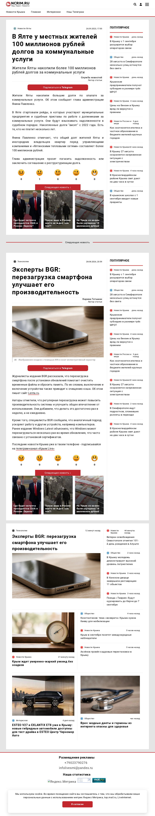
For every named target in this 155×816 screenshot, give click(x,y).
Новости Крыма (121, 37)
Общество (119, 57)
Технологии (23, 261)
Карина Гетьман (92, 299)
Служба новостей (91, 77)
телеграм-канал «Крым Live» (35, 448)
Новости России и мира (122, 122)
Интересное (22, 720)
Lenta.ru (33, 393)
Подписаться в (58, 87)
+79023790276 (75, 763)
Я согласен (77, 804)
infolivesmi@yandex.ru (76, 768)
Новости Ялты (24, 28)
